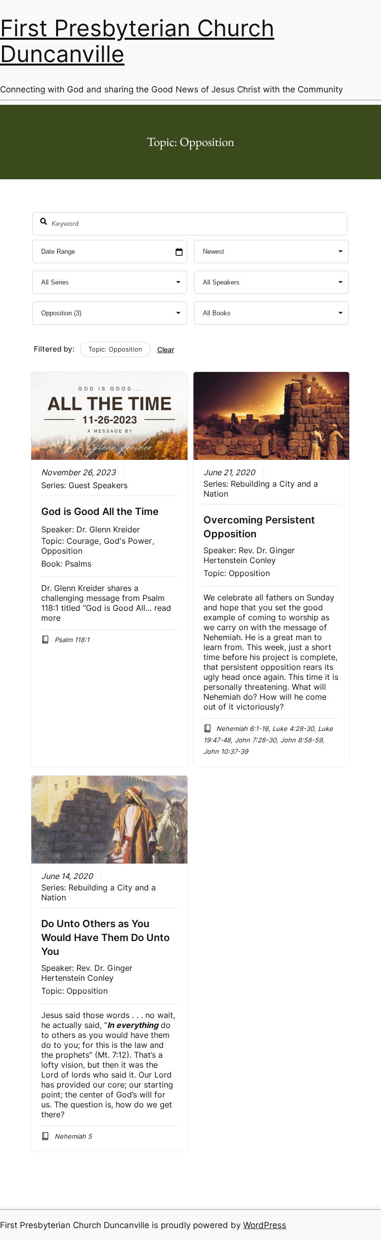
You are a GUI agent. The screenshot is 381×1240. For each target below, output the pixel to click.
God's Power (128, 541)
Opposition (61, 551)
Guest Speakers (97, 485)
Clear (165, 349)
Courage (82, 541)
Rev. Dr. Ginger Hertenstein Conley (249, 555)
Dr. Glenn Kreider (108, 529)
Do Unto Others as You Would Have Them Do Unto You (105, 937)
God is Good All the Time (100, 511)
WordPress (264, 1225)
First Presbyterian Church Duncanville (137, 41)
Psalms (78, 564)
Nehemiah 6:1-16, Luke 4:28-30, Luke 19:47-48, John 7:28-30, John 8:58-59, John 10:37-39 (268, 740)
